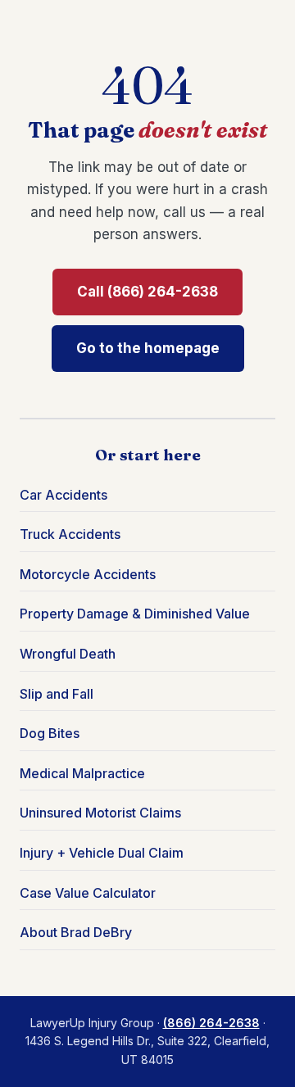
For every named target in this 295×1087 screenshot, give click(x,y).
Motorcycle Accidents (88, 574)
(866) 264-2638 (211, 1023)
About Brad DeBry (76, 932)
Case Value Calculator (88, 893)
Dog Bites (49, 733)
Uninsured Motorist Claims (100, 812)
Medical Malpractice (82, 773)
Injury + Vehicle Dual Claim (102, 853)
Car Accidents (63, 495)
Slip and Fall (56, 694)
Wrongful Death (68, 653)
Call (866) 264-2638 (147, 291)
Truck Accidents (70, 534)
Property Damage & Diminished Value (135, 613)
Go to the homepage (148, 348)
